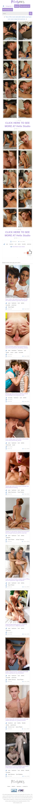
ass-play (10, 397)
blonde (23, 723)
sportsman (13, 725)
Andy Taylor (11, 307)
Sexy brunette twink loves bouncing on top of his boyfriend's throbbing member (17, 347)
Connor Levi (11, 727)
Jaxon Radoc (19, 727)
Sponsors (19, 786)
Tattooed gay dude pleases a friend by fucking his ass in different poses (16, 625)
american (29, 244)
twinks (19, 244)
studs (16, 352)
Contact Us (25, 786)
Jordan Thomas (20, 539)
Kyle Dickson (11, 774)
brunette (24, 244)
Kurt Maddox (19, 774)
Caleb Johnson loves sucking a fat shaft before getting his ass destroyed (17, 672)
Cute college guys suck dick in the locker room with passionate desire (17, 439)
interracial (8, 445)
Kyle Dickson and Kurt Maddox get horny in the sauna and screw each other (17, 767)
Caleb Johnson (12, 679)
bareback (14, 350)
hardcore (11, 244)
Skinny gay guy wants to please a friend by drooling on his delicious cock (17, 394)
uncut (11, 352)
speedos (8, 537)
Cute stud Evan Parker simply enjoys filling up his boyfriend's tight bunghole (17, 579)
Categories (9, 6)
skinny (7, 725)
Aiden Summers (12, 492)
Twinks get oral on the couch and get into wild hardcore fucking (17, 486)
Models (17, 6)
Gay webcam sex (25, 6)
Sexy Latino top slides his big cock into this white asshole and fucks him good (17, 299)
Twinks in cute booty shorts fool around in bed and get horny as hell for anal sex (17, 532)
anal (7, 244)
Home (8, 786)
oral (15, 244)
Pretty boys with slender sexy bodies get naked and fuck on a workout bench (17, 719)
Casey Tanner (21, 246)
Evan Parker (15, 246)
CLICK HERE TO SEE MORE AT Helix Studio (17, 124)
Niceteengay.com (7, 9)
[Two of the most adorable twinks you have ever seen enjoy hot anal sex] (10, 31)
